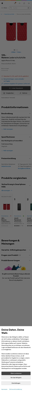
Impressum (4, 389)
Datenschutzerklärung (15, 389)
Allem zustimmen (15, 373)
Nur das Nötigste (16, 377)
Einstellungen (16, 383)
